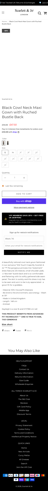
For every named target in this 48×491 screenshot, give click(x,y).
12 (5, 152)
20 (36, 152)
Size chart (7, 324)
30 (38, 159)
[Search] (39, 12)
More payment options (24, 207)
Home (4, 21)
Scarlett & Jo (7, 99)
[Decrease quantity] (5, 178)
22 (5, 159)
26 (21, 159)
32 (5, 165)
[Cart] (45, 12)
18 (28, 152)
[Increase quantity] (24, 178)
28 (30, 159)
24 (13, 159)
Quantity (6, 173)
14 (13, 152)
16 (21, 152)
